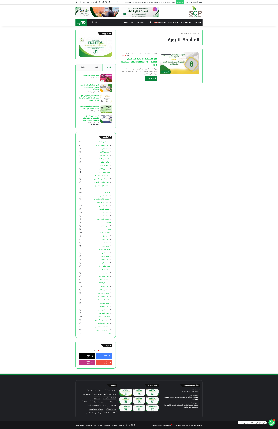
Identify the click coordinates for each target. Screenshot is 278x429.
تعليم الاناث (113, 405)
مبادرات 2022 (104, 226)
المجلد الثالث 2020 (105, 266)
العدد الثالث (105, 242)
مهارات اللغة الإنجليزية (110, 413)
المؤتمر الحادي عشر (103, 219)
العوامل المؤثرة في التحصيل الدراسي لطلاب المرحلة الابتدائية (89, 87)
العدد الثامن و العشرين (102, 175)
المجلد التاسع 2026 (105, 158)
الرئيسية (196, 22)
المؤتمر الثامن (104, 212)
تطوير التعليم (86, 401)
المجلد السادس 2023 (104, 316)
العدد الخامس (105, 256)
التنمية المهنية (112, 394)
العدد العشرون (104, 303)
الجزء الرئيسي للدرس (99, 394)
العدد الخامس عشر (103, 293)
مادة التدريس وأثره (94, 405)
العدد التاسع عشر (104, 313)
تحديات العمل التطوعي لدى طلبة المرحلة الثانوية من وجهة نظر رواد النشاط (89, 98)
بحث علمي (97, 398)
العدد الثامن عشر (104, 310)
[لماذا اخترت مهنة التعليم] (106, 78)
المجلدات (186, 22)
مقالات (109, 189)
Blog (109, 333)
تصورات (95, 401)
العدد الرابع (106, 246)
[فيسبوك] (109, 2)
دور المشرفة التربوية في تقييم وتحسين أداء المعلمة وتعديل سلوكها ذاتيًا (139, 62)
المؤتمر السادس (104, 209)
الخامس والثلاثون (104, 169)
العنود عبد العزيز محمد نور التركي (147, 53)
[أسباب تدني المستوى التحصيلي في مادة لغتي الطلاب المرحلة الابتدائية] (106, 119)
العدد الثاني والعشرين (102, 323)
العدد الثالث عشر (104, 286)
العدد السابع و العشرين (102, 185)
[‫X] (106, 2)
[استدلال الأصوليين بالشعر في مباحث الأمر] (125, 408)
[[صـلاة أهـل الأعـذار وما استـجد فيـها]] (152, 400)
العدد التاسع (105, 269)
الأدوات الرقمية (92, 390)
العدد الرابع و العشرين (102, 330)
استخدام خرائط (112, 390)
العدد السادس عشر (103, 296)
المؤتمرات (173, 22)
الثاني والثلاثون (104, 155)
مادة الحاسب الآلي (111, 409)
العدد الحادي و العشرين (102, 320)
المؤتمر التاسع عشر (103, 202)
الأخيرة (96, 67)
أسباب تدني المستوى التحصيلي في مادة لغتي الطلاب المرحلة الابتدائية (91, 118)
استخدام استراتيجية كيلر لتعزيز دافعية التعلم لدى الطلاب (89, 107)
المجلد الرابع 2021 (105, 283)
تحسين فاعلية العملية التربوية (108, 401)
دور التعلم (104, 405)
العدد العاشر (105, 273)
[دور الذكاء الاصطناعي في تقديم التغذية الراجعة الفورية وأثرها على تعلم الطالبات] (139, 408)
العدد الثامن (105, 253)
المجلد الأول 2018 (105, 232)
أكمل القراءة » (151, 78)
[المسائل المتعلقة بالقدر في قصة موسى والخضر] (125, 400)
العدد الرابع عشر (104, 289)
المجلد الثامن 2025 (105, 142)
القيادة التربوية (86, 394)
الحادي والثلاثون (104, 152)
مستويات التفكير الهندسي (96, 409)
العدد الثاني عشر (104, 279)
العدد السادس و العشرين (101, 182)
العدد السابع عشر (104, 306)
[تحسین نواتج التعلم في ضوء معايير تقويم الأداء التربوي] (125, 392)
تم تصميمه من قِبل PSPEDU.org (161, 425)
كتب (148, 22)
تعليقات (82, 67)
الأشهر (109, 67)
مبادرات (159, 22)
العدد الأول (106, 236)
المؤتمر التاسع (104, 216)
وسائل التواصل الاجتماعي (94, 413)
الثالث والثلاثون (104, 162)
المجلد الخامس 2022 (104, 299)
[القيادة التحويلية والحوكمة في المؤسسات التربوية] (152, 408)
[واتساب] (99, 2)
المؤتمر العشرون (104, 195)
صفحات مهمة (129, 22)
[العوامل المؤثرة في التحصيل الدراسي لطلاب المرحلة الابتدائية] (106, 88)
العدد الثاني (105, 239)
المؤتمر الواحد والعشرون (101, 199)
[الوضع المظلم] (77, 2)
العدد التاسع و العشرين (102, 145)
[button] (271, 422)
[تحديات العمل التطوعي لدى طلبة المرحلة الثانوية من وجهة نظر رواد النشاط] (106, 98)
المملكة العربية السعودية (109, 398)
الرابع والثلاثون (104, 165)
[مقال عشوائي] (83, 2)
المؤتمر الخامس (104, 206)
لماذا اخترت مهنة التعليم (91, 75)
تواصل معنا (140, 22)
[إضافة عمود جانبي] (80, 2)
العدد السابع (105, 263)
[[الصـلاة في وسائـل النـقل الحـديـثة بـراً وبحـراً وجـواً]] (139, 400)
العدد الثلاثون (105, 148)
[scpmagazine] (195, 11)
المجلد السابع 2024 (105, 172)
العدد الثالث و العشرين (102, 326)
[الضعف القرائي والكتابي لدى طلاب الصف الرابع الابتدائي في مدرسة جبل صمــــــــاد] (139, 392)
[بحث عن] (89, 22)
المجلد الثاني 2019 (105, 249)
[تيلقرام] (102, 2)
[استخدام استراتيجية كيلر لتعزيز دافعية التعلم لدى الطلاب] (106, 109)
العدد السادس (105, 259)
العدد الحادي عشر (103, 276)
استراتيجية (102, 390)
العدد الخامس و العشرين (101, 179)
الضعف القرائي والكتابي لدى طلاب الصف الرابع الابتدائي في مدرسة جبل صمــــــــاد (150, 2)
